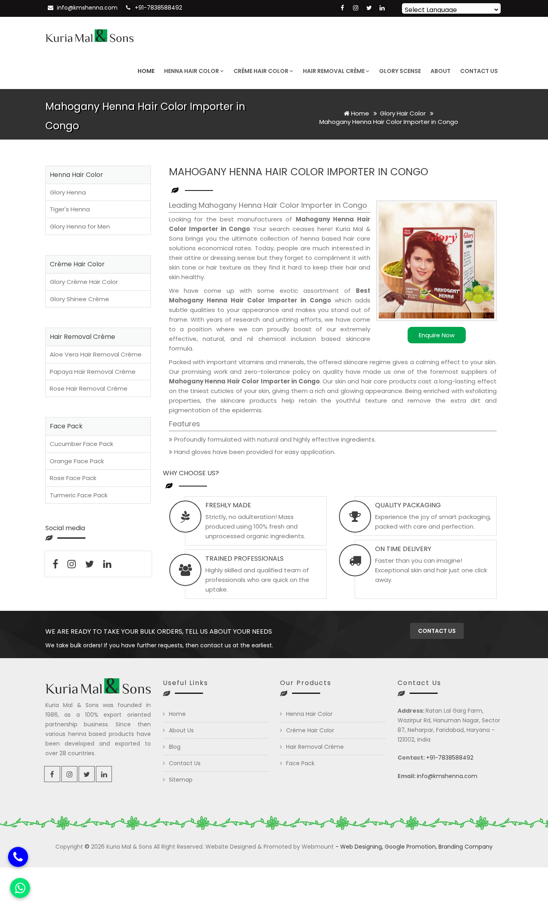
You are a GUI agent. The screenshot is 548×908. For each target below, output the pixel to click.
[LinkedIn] (382, 8)
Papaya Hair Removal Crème (93, 371)
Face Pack (300, 763)
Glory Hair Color (403, 113)
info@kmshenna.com (87, 8)
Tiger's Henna (70, 209)
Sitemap (181, 780)
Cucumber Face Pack (81, 444)
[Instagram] (356, 8)
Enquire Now (437, 335)
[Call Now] (18, 858)
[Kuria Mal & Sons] (89, 35)
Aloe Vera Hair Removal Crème (96, 354)
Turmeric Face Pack (79, 495)
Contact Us (479, 71)
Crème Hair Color (260, 71)
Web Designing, (361, 847)
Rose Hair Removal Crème (89, 388)
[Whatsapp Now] (20, 888)
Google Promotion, (411, 847)
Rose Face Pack (73, 478)
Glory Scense (400, 71)
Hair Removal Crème (334, 71)
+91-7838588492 (158, 8)
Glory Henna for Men (80, 226)
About (440, 71)
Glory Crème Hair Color (84, 282)
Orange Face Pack (77, 461)
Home (146, 71)
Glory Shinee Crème (79, 299)
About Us (181, 730)
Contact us (437, 631)
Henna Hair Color (191, 71)
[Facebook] (342, 8)
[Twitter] (369, 8)
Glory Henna (68, 192)
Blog (175, 747)
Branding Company (465, 847)
